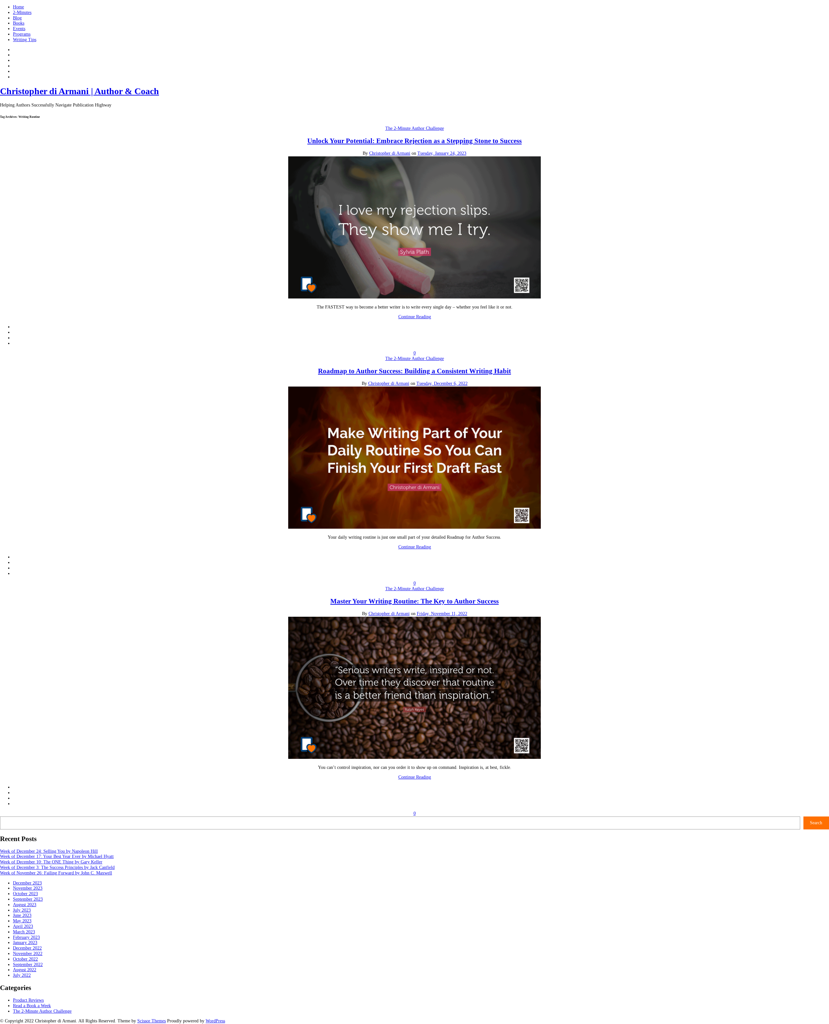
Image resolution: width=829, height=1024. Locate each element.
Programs (21, 34)
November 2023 (27, 888)
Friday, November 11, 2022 (442, 613)
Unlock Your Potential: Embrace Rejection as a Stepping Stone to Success (414, 141)
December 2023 (27, 883)
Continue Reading (414, 316)
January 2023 (25, 942)
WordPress (215, 1020)
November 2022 (27, 953)
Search (816, 822)
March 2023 (24, 931)
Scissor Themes (151, 1020)
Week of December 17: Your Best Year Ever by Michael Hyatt (57, 856)
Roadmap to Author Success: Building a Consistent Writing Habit (414, 371)
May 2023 (22, 920)
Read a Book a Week (32, 1005)
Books (18, 23)
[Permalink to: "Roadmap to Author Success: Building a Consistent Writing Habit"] (414, 527)
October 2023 (25, 893)
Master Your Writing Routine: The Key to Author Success (414, 601)
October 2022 (25, 959)
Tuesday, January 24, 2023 (441, 153)
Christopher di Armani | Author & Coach (79, 91)
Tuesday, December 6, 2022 (442, 383)
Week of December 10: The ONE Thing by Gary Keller (51, 862)
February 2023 (26, 937)
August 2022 (24, 969)
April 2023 (23, 926)
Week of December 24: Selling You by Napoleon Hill (49, 851)
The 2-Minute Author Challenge (414, 128)
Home (18, 7)
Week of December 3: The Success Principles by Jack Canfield (57, 867)
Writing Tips (24, 39)
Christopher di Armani (389, 153)
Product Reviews (28, 1000)
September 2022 (28, 964)
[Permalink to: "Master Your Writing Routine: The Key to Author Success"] (414, 757)
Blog (17, 18)
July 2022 (22, 975)
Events (19, 28)
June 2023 (22, 915)
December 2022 (27, 948)
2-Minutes (22, 12)
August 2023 (24, 904)
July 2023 (22, 910)
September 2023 (28, 899)
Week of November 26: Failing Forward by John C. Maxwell (56, 873)
